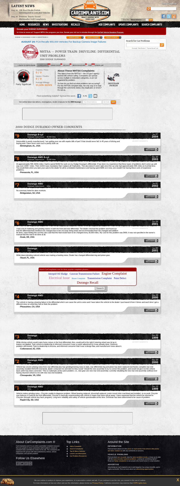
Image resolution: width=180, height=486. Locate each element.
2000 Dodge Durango (53, 59)
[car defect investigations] (61, 24)
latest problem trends (140, 457)
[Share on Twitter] (90, 96)
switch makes (111, 37)
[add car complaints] (107, 24)
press (129, 449)
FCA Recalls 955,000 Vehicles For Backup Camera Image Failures (63, 41)
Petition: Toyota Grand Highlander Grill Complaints (32, 18)
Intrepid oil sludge (58, 273)
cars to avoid (121, 457)
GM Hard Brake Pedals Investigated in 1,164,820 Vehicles (34, 11)
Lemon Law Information (78, 453)
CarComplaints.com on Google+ (26, 463)
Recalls (67, 64)
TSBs (90, 64)
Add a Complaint (75, 446)
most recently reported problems (124, 459)
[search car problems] (153, 24)
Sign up (173, 3)
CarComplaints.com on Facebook (18, 463)
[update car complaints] (129, 24)
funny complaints (120, 461)
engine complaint (114, 273)
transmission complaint (99, 278)
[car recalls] (75, 24)
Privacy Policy (97, 483)
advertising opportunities (145, 469)
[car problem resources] (35, 24)
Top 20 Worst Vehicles (77, 451)
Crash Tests (56, 64)
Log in (165, 3)
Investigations (79, 64)
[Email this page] (95, 96)
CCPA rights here (139, 483)
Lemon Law (98, 65)
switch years (74, 37)
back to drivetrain (26, 65)
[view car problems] (23, 24)
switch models (93, 37)
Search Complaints (76, 449)
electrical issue (59, 278)
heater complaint (78, 278)
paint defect (120, 278)
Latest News (23, 6)
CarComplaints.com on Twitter (22, 463)
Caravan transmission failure (85, 273)
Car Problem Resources (78, 456)
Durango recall (87, 282)
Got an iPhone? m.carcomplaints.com (30, 463)
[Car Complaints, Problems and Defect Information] (90, 10)
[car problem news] (47, 24)
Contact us (118, 451)
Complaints (43, 64)
